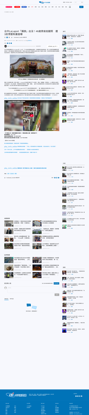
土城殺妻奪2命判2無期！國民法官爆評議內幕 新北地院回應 (64, 194)
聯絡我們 (57, 409)
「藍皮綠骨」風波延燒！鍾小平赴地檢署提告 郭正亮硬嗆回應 (64, 75)
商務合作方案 (43, 413)
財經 (66, 6)
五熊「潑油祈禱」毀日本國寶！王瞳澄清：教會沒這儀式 (64, 279)
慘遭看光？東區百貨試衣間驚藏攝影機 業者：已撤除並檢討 (8, 223)
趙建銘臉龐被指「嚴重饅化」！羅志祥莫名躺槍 (64, 324)
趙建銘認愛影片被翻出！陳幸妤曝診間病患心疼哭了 (64, 69)
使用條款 (42, 409)
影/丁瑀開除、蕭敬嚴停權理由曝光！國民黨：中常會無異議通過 (64, 101)
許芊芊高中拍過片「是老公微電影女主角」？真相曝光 (64, 305)
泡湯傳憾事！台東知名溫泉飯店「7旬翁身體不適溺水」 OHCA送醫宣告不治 (8, 275)
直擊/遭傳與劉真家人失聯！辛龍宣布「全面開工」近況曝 (64, 298)
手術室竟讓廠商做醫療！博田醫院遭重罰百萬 (64, 188)
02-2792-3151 (76, 412)
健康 (63, 6)
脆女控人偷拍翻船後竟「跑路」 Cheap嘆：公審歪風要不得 (8, 238)
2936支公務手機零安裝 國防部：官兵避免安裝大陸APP (64, 95)
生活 (49, 6)
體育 (46, 6)
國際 (52, 6)
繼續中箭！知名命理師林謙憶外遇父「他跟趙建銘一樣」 (64, 292)
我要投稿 (57, 412)
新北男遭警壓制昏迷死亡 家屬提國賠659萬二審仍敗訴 (64, 201)
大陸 (56, 6)
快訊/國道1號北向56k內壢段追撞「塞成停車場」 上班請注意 (8, 260)
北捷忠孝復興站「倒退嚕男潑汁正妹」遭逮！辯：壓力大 (64, 214)
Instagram (77, 396)
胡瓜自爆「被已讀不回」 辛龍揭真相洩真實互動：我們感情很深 (64, 273)
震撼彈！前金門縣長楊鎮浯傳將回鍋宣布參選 (64, 63)
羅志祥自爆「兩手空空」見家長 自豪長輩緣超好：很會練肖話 (64, 331)
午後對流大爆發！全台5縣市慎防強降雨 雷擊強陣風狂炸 (64, 43)
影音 (59, 6)
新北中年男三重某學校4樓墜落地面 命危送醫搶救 (64, 169)
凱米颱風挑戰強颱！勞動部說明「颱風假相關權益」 (16, 143)
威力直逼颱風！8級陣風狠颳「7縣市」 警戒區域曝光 (64, 56)
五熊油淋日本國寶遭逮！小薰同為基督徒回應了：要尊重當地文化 (64, 285)
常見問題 (57, 407)
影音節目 (28, 407)
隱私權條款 (43, 410)
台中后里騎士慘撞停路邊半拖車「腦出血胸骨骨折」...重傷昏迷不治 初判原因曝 (37, 268)
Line (79, 396)
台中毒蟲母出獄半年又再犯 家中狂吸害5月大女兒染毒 (64, 220)
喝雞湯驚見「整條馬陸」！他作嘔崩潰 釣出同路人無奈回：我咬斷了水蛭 (8, 268)
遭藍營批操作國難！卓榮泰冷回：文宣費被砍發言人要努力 (64, 120)
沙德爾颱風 (17, 6)
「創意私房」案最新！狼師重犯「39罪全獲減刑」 (37, 231)
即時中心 (30, 40)
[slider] (21, 46)
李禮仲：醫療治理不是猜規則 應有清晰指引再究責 (8, 231)
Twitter (74, 396)
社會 (39, 6)
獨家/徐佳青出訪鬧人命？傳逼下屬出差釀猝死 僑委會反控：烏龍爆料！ (64, 37)
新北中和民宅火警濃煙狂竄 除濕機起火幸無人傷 (64, 175)
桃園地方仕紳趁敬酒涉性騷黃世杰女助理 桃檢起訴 (64, 227)
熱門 (32, 6)
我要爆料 (57, 410)
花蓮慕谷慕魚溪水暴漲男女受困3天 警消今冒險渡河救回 (64, 207)
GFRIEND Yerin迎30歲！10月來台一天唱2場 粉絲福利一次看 (64, 318)
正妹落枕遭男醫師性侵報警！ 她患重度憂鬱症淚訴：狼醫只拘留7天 (20, 152)
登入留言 (56, 283)
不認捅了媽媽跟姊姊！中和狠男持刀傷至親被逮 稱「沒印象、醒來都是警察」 (37, 260)
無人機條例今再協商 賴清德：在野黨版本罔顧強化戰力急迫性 (64, 50)
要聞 (36, 6)
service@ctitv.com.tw (78, 413)
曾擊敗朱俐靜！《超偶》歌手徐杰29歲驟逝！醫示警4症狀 (64, 82)
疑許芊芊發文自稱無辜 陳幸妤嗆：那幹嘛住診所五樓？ (64, 88)
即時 (29, 6)
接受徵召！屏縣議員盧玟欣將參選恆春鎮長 (64, 114)
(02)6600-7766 (75, 409)
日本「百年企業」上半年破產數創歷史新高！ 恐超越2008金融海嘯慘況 (21, 149)
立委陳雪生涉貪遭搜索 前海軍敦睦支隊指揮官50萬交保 (64, 108)
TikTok (81, 396)
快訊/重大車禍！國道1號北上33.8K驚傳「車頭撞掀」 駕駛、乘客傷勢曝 (37, 275)
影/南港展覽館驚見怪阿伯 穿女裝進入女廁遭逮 (37, 223)
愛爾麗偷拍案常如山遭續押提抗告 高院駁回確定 (37, 238)
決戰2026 (24, 6)
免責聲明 (42, 412)
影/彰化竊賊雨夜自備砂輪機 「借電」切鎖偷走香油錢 (64, 181)
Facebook (76, 396)
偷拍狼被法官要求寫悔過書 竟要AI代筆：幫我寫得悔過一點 (8, 246)
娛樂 (42, 6)
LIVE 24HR (9, 6)
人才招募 (42, 407)
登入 (81, 6)
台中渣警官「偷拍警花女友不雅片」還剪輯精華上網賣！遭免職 (37, 246)
